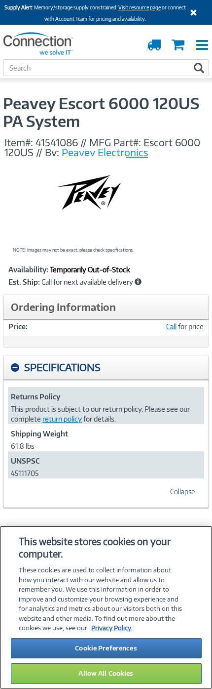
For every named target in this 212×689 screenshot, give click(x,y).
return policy (62, 419)
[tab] (106, 367)
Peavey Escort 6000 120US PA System (101, 112)
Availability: (28, 269)
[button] (138, 281)
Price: (18, 326)
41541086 (56, 142)
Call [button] (171, 326)
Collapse (182, 491)
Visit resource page (139, 7)
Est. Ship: (24, 282)
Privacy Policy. (111, 628)
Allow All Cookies (105, 673)
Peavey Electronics (105, 152)
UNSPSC (25, 461)
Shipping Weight (39, 434)
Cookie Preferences (106, 648)
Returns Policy (35, 396)
